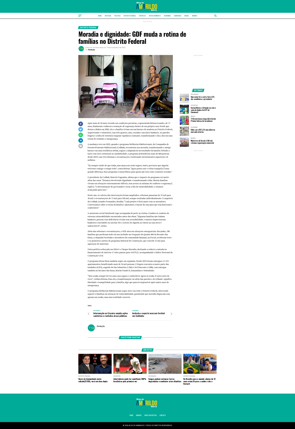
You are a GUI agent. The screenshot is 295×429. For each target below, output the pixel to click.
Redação (91, 50)
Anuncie (139, 415)
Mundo (194, 15)
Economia (167, 15)
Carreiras (177, 15)
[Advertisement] (198, 71)
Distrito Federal (130, 15)
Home (100, 15)
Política (117, 15)
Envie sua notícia (150, 415)
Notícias (108, 15)
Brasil (186, 15)
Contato (162, 415)
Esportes (142, 15)
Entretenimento (155, 15)
